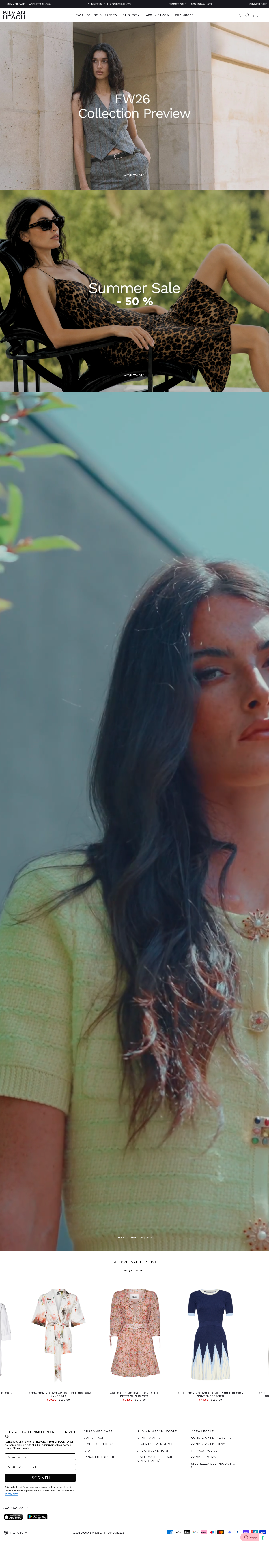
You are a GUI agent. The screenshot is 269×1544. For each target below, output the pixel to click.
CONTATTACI (93, 1437)
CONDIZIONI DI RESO (208, 1444)
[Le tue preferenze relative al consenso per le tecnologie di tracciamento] (262, 1537)
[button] (131, 15)
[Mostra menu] (264, 15)
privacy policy (11, 1493)
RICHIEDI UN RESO (99, 1444)
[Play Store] (37, 1517)
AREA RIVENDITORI (152, 1450)
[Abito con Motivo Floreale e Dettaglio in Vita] (134, 1335)
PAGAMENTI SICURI (99, 1457)
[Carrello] (255, 15)
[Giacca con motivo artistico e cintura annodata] (58, 1335)
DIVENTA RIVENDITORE (156, 1444)
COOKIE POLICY (203, 1457)
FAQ (87, 1450)
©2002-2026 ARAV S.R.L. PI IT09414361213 (98, 1532)
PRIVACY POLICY (204, 1450)
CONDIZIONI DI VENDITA (211, 1437)
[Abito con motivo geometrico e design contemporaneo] (210, 1335)
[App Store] (14, 1517)
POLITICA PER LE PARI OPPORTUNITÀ (155, 1459)
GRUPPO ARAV (148, 1437)
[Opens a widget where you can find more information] (252, 1537)
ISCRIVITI (40, 1478)
